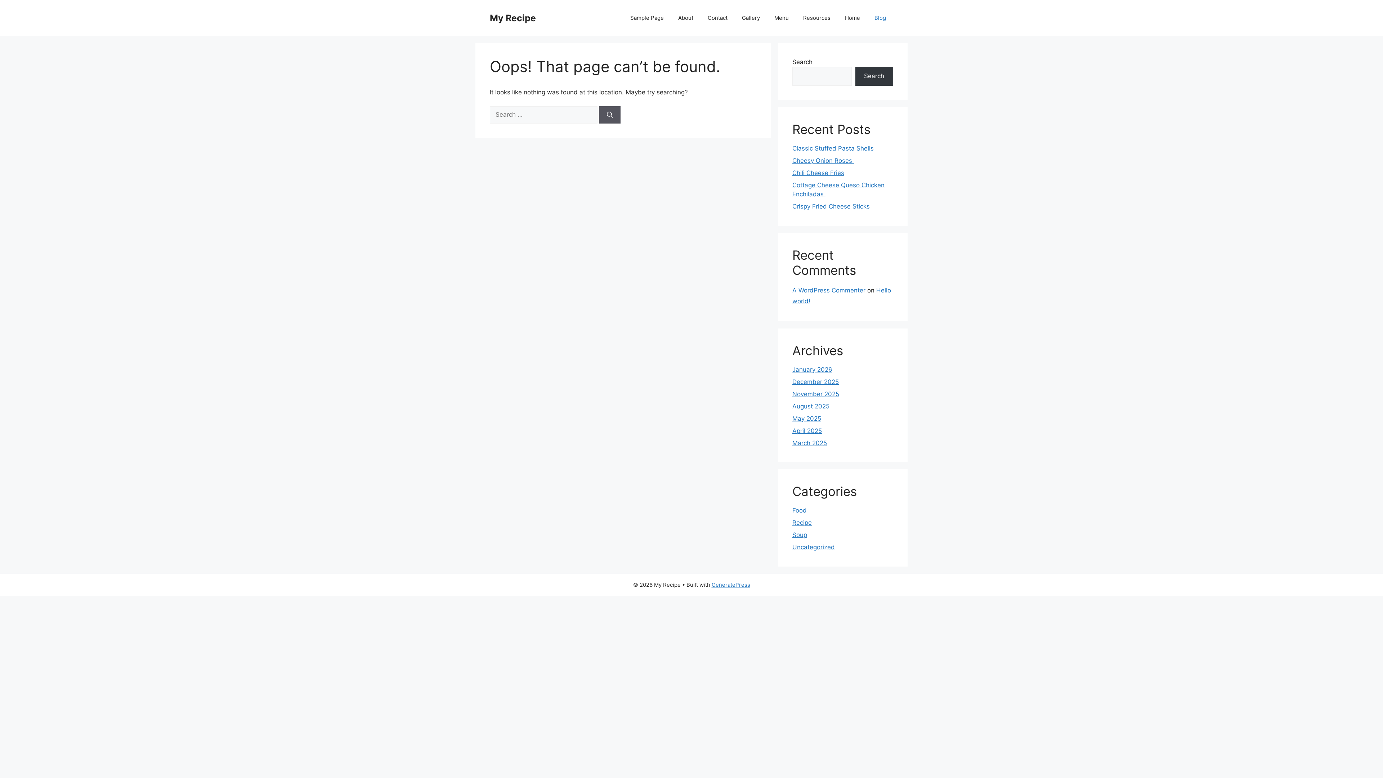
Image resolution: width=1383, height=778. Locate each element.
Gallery (751, 17)
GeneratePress (731, 584)
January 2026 (812, 369)
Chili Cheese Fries (818, 172)
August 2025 (810, 406)
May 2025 (806, 418)
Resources (817, 17)
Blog (880, 17)
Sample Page (647, 17)
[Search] (610, 115)
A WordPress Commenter (828, 290)
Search (802, 62)
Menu (781, 17)
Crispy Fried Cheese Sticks (831, 206)
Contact (718, 17)
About (685, 17)
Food (799, 510)
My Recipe (513, 18)
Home (852, 17)
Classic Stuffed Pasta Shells (833, 148)
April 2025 (807, 430)
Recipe (802, 522)
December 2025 (815, 381)
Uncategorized (813, 547)
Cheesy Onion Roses (823, 160)
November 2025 (815, 394)
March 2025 (809, 443)
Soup (799, 534)
